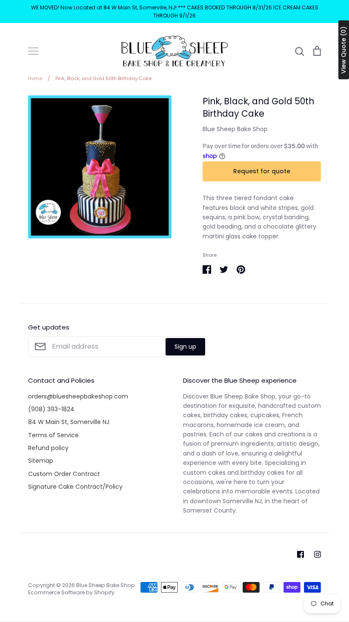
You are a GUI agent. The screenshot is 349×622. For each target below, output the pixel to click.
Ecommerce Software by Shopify (71, 592)
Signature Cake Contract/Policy (75, 486)
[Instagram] (317, 554)
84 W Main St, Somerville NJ (68, 422)
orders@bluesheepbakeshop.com (78, 396)
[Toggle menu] (33, 51)
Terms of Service (53, 435)
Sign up (185, 346)
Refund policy (48, 448)
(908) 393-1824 (51, 409)
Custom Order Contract (64, 474)
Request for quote (261, 171)
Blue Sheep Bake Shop (235, 129)
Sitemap (40, 460)
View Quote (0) (343, 50)
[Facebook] (300, 554)
